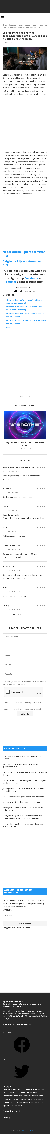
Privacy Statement (11, 1111)
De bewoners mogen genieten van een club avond (23, 796)
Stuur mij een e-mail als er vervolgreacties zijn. (22, 702)
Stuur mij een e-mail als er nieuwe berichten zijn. (23, 709)
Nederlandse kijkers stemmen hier (24, 253)
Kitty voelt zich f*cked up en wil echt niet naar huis (23, 802)
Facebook (31, 278)
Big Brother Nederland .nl (30, 1130)
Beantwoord (42, 467)
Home (5, 25)
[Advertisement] (25, 123)
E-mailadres (7, 910)
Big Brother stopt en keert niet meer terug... (25, 444)
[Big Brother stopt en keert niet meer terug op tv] (25, 425)
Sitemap (6, 1117)
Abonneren (25, 923)
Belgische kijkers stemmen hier (22, 263)
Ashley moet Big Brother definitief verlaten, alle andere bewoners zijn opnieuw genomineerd (22, 817)
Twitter (11, 282)
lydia (5, 506)
